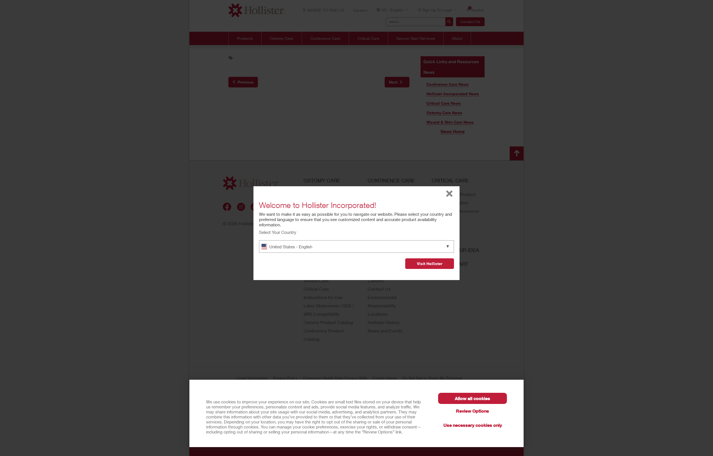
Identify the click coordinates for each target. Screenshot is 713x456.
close (449, 193)
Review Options (472, 410)
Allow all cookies (472, 398)
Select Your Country (277, 232)
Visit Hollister (429, 263)
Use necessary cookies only (472, 425)
